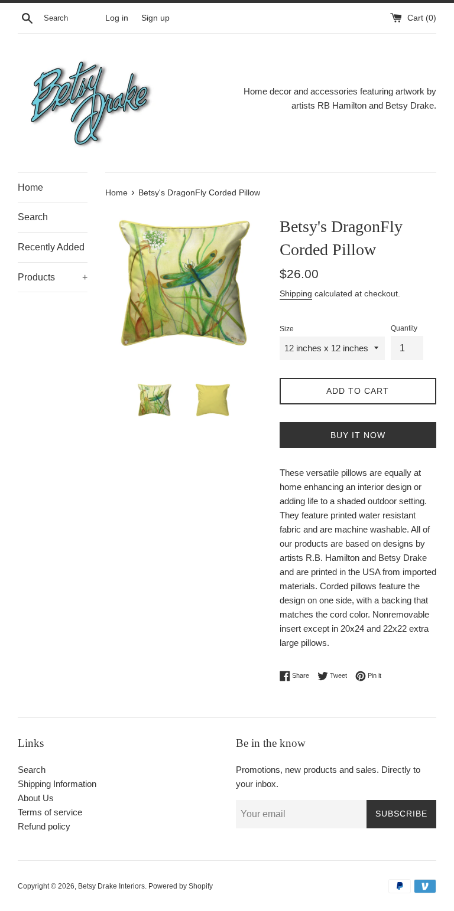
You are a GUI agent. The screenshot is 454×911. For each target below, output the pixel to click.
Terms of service (50, 812)
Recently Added (51, 247)
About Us (36, 798)
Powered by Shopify (180, 886)
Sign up (155, 18)
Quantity (404, 328)
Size (287, 329)
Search (33, 217)
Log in (116, 18)
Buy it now (357, 435)
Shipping (296, 293)
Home (30, 187)
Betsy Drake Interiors (111, 886)
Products (52, 277)
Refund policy (44, 826)
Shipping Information (57, 784)
